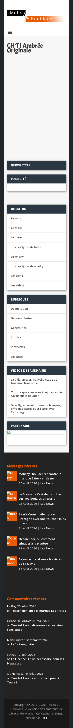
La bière (16, 237)
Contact (16, 228)
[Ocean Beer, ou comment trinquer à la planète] (12, 541)
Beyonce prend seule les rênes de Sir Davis (40, 561)
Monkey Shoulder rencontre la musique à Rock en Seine (40, 476)
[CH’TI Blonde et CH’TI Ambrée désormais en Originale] (36, 74)
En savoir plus (46, 145)
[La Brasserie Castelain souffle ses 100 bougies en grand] (12, 496)
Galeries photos (21, 318)
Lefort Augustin (22, 644)
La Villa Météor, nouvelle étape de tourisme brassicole (34, 381)
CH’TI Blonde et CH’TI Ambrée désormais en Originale (35, 99)
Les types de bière (29, 247)
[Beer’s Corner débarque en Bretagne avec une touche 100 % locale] (12, 516)
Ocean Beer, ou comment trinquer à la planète (37, 541)
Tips (44, 718)
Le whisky (17, 256)
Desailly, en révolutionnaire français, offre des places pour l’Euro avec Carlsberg (36, 408)
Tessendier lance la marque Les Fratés (38, 611)
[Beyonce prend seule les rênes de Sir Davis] (12, 561)
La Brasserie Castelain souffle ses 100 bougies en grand (40, 496)
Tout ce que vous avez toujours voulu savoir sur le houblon (36, 394)
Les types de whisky (30, 266)
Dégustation (19, 308)
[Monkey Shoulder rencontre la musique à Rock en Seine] (12, 476)
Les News (52, 108)
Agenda (16, 218)
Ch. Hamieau (22, 108)
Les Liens (17, 276)
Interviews (18, 347)
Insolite (16, 337)
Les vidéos (18, 285)
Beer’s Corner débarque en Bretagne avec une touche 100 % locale (42, 518)
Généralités (18, 328)
